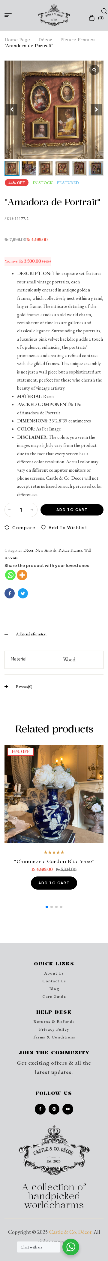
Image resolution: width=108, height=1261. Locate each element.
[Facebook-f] (40, 1109)
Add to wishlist (68, 527)
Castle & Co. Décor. (70, 1231)
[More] (22, 575)
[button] (96, 109)
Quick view (54, 794)
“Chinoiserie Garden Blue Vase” (54, 861)
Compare (23, 527)
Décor (45, 39)
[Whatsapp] (10, 575)
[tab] (54, 633)
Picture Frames (77, 39)
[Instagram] (54, 1109)
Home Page (17, 39)
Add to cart (72, 509)
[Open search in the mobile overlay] (102, 11)
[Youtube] (67, 1109)
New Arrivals (45, 550)
